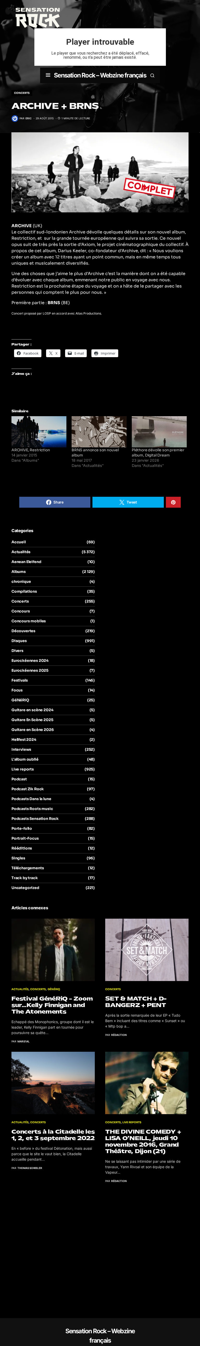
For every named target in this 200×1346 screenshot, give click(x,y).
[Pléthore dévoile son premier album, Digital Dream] (159, 432)
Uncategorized (25, 887)
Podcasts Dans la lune (31, 798)
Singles (18, 858)
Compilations (24, 591)
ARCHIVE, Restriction (30, 450)
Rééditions (21, 848)
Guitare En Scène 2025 (32, 719)
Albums (18, 571)
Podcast (19, 779)
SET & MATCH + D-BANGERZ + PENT (136, 1002)
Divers (17, 650)
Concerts (22, 93)
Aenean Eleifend (26, 561)
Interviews (21, 749)
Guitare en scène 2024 (32, 710)
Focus (17, 690)
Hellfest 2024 (23, 739)
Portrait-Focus (25, 838)
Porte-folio (21, 828)
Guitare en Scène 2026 (32, 729)
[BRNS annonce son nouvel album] (99, 432)
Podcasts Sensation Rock (35, 818)
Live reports (22, 769)
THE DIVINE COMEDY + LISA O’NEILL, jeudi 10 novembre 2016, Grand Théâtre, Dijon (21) (143, 1141)
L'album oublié (25, 759)
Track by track (24, 877)
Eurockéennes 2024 (29, 660)
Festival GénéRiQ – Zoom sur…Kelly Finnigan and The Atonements (52, 1005)
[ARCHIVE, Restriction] (38, 432)
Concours (20, 611)
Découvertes (23, 631)
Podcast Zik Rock (27, 789)
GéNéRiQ (20, 700)
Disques (19, 640)
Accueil (18, 542)
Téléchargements (27, 868)
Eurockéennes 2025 (29, 670)
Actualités (20, 552)
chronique (21, 581)
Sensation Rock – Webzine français (100, 75)
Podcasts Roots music (32, 808)
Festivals (19, 680)
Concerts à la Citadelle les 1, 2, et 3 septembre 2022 (53, 1135)
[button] (48, 75)
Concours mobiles (28, 621)
